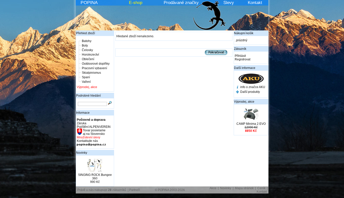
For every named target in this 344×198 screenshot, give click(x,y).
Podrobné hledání (88, 95)
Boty (85, 45)
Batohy (86, 41)
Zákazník (240, 49)
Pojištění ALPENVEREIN (94, 127)
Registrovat (242, 59)
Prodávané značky (181, 2)
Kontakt (255, 2)
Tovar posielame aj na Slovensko (94, 132)
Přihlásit (240, 56)
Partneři (134, 190)
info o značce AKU (252, 87)
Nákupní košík (243, 33)
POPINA (89, 2)
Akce (213, 188)
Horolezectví (90, 54)
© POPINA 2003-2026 (170, 190)
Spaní (86, 77)
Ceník (261, 188)
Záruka (81, 123)
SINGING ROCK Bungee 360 (95, 176)
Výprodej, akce (87, 87)
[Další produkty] (237, 92)
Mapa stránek (244, 188)
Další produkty (250, 92)
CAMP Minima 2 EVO (251, 124)
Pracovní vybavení (94, 68)
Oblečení (88, 59)
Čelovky (87, 50)
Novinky (81, 152)
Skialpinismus (91, 72)
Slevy (228, 2)
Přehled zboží (85, 33)
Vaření (86, 82)
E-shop (135, 2)
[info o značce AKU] (237, 87)
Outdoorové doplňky (96, 63)
